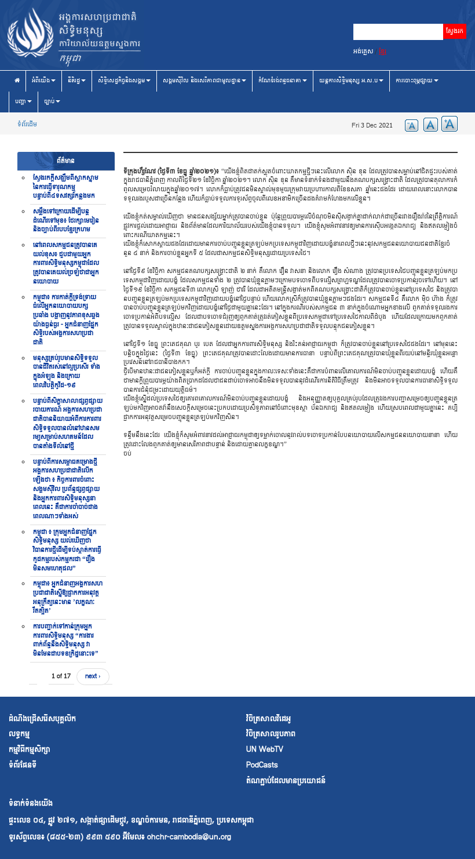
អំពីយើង (41, 81)
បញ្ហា (20, 101)
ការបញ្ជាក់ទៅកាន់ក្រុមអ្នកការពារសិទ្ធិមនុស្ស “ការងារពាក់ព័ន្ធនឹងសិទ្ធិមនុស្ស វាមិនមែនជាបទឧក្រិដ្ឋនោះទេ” (65, 640)
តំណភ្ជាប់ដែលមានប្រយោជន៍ (286, 781)
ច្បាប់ (49, 101)
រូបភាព (286, 734)
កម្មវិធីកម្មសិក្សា (29, 749)
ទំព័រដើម (27, 124)
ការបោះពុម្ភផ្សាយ (414, 81)
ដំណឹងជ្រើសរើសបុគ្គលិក (42, 719)
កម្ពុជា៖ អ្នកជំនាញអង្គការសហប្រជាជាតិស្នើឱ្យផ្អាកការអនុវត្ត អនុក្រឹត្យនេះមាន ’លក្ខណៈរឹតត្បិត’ (68, 597)
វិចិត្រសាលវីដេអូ (268, 719)
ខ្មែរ (382, 51)
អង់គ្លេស (363, 51)
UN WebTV (264, 749)
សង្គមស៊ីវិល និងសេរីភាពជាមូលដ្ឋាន (201, 81)
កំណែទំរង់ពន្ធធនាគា (279, 81)
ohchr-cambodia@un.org (189, 837)
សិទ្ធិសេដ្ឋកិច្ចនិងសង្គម (121, 81)
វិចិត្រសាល (261, 734)
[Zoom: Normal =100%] (428, 124)
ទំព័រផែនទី (22, 765)
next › (93, 676)
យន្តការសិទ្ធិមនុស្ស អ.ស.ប (348, 81)
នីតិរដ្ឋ (74, 81)
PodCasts (262, 765)
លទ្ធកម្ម (19, 734)
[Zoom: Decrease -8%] (408, 124)
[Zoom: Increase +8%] (448, 124)
